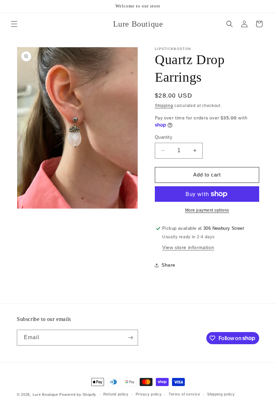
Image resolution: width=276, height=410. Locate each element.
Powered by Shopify (77, 394)
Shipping (164, 105)
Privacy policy (149, 394)
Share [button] (168, 265)
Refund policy (116, 394)
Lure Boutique (45, 394)
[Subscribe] (130, 338)
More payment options (207, 210)
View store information (188, 247)
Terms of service (184, 394)
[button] (14, 24)
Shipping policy (221, 394)
